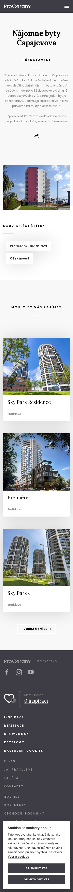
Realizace (14, 725)
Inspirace (14, 717)
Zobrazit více (36, 629)
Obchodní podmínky (24, 813)
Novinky (12, 797)
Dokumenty (15, 805)
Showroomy (16, 734)
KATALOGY (14, 742)
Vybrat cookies (18, 856)
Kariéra (11, 778)
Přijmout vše (36, 868)
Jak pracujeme (18, 769)
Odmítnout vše (36, 879)
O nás (9, 761)
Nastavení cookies (23, 751)
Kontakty (13, 786)
